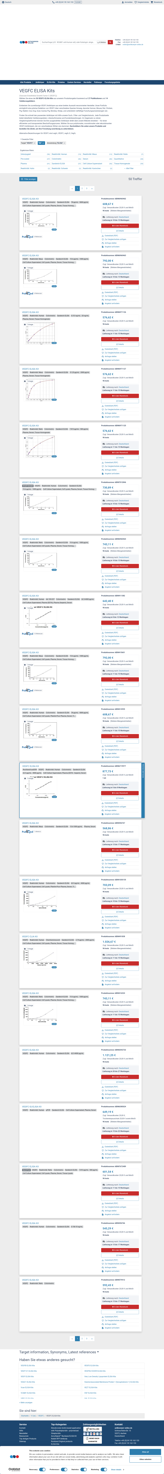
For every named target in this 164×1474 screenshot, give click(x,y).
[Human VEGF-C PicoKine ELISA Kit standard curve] (40, 617)
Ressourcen (23, 1436)
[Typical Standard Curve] (40, 901)
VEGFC (41, 1416)
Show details (116, 1470)
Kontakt (78, 2)
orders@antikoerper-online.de (133, 44)
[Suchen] (110, 42)
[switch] (64, 1469)
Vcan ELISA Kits (27, 1387)
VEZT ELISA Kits (90, 1387)
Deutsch (8, 2)
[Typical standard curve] (40, 220)
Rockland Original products (61, 1441)
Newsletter (23, 1433)
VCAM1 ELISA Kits (28, 1393)
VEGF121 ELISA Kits (29, 1371)
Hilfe (21, 1431)
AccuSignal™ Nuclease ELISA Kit (64, 1436)
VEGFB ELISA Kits (28, 1365)
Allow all (145, 1452)
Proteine (61, 82)
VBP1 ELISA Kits (27, 1398)
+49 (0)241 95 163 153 (64, 2)
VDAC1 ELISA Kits (28, 1382)
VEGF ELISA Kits (27, 1376)
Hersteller (87, 82)
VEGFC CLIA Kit (30, 936)
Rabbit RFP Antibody (59, 1439)
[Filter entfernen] (34, 143)
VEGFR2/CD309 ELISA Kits (95, 1371)
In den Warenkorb (121, 226)
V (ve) (33, 1416)
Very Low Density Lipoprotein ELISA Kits (100, 1376)
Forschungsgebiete (112, 82)
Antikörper (40, 82)
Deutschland (124, 217)
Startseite (25, 1416)
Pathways (98, 82)
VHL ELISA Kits (90, 1398)
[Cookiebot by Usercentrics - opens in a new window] (14, 1469)
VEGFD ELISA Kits (91, 1365)
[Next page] (92, 188)
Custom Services (74, 82)
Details (121, 231)
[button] (25, 1403)
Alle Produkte (26, 82)
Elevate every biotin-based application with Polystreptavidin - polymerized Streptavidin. (66, 1430)
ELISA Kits (51, 82)
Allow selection (145, 1459)
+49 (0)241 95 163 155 (127, 1443)
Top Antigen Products (27, 1439)
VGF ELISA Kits (90, 1393)
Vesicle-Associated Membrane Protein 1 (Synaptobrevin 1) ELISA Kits (111, 1382)
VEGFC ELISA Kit (30, 198)
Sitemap (22, 1441)
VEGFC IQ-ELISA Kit (32, 1106)
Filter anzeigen (30, 179)
